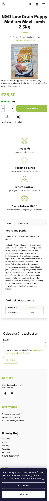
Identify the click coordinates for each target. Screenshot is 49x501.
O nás (4, 442)
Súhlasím (23, 494)
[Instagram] (12, 394)
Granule (32, 307)
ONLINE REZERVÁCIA (10, 456)
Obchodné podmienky (11, 414)
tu (43, 478)
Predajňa (6, 449)
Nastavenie (23, 485)
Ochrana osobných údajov (13, 420)
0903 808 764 (7, 387)
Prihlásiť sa (10, 360)
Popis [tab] (8, 223)
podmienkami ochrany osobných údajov (25, 351)
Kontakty (6, 439)
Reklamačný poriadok (11, 417)
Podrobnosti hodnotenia (24, 40)
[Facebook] (5, 394)
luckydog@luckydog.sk (12, 385)
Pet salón (6, 452)
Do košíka (34, 108)
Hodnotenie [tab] (23, 223)
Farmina (24, 32)
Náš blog (6, 445)
